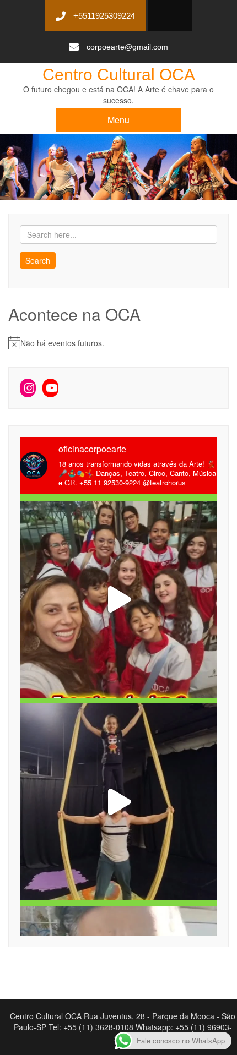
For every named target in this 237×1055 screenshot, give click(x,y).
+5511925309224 (104, 15)
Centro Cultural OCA (118, 74)
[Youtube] (50, 388)
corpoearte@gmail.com (127, 46)
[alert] (118, 342)
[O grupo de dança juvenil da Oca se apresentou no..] (118, 599)
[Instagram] (28, 388)
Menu (118, 119)
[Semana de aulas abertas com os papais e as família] (118, 801)
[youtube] (166, 16)
